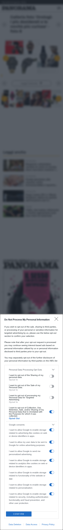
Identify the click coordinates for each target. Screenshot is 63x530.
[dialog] (31, 422)
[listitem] (31, 369)
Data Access (31, 524)
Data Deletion (15, 524)
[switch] (51, 376)
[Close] (57, 320)
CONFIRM (18, 514)
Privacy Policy (48, 524)
